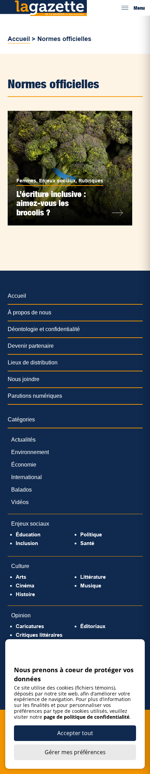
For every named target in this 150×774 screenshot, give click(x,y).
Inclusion (27, 543)
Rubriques (90, 180)
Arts (21, 577)
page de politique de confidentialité (86, 717)
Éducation (28, 534)
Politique (91, 534)
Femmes (26, 180)
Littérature (93, 577)
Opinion (21, 615)
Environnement (30, 452)
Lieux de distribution (33, 362)
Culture (20, 566)
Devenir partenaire (31, 346)
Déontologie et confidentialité (44, 329)
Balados (21, 490)
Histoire (25, 594)
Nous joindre (23, 379)
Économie (23, 465)
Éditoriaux (92, 626)
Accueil (19, 38)
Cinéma (25, 585)
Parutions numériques (35, 396)
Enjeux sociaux (57, 180)
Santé (87, 543)
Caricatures (30, 626)
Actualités (23, 440)
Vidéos (20, 502)
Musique (90, 585)
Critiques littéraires (39, 635)
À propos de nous (29, 312)
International (26, 477)
